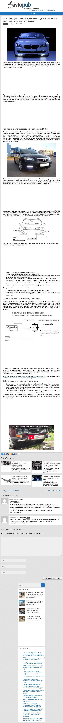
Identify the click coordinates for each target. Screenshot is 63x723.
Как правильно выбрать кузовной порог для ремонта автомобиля (33, 610)
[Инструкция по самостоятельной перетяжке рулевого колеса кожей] (37, 469)
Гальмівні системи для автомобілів (34, 677)
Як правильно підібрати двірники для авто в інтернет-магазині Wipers (33, 691)
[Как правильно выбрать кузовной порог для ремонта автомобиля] (22, 613)
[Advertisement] (33, 80)
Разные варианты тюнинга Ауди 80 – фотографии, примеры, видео (19, 463)
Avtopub (12, 24)
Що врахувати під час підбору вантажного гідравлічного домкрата (32, 714)
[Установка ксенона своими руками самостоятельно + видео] (37, 481)
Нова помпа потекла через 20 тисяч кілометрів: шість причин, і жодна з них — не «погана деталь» (34, 595)
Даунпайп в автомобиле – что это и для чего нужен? (19, 477)
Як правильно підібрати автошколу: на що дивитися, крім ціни (33, 680)
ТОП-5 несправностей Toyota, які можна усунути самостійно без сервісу (34, 618)
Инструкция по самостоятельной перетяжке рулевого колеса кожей (52, 463)
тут (7, 283)
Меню (33, 13)
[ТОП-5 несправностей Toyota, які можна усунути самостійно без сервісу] (22, 621)
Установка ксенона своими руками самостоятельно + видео (51, 478)
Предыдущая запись (11, 491)
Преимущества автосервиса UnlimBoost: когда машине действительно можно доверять (33, 686)
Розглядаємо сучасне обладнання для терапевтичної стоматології (33, 719)
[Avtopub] (31, 10)
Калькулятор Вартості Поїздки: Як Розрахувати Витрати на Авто (33, 709)
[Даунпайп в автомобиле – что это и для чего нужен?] (6, 484)
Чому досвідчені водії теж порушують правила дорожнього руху (33, 673)
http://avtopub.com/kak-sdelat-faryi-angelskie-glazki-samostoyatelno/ (24, 378)
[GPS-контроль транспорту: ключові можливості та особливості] (22, 605)
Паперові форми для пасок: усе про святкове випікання (32, 696)
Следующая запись (52, 491)
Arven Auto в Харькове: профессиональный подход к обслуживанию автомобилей (32, 705)
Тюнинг (5, 24)
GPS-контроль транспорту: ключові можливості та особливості (34, 602)
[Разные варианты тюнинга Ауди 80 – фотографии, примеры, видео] (6, 465)
